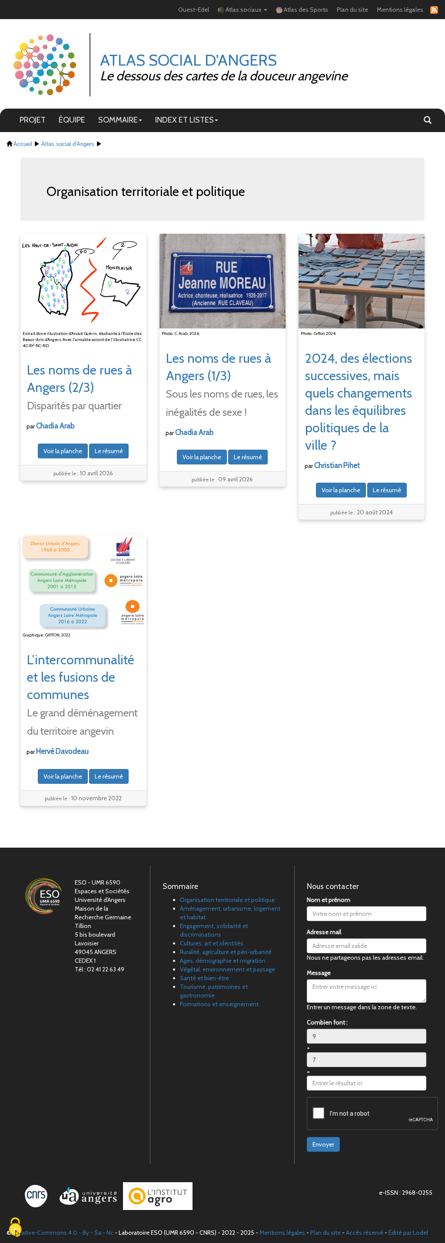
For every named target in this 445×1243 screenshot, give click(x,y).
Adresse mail (324, 932)
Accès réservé (364, 1232)
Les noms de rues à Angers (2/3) (79, 387)
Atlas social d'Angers (67, 144)
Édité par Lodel (408, 1232)
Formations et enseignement (219, 1004)
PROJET (33, 120)
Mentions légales (400, 9)
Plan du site (352, 9)
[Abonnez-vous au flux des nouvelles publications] (433, 10)
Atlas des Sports (305, 9)
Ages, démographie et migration (223, 961)
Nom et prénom (328, 900)
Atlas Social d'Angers (188, 60)
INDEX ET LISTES (184, 120)
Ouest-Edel (193, 9)
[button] (427, 120)
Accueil (22, 144)
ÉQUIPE (72, 120)
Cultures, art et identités (211, 943)
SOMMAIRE (118, 120)
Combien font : (327, 1022)
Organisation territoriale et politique (227, 900)
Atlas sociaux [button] (243, 9)
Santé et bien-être (204, 978)
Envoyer (323, 1144)
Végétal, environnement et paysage (227, 969)
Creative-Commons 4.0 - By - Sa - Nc (63, 1232)
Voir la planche (62, 451)
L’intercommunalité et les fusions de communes (82, 694)
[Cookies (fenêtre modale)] (15, 1228)
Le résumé (109, 451)
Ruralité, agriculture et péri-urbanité (226, 952)
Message (319, 973)
